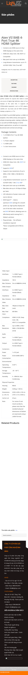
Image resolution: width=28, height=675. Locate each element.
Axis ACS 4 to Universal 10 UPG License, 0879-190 (14, 507)
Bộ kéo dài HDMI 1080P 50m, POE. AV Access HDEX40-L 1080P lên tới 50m (14, 483)
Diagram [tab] (14, 87)
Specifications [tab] (14, 91)
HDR (10, 168)
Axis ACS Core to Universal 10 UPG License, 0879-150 (14, 448)
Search (24, 535)
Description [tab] (14, 80)
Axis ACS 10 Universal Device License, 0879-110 (14, 435)
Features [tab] (14, 83)
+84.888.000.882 (4, 672)
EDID (10, 203)
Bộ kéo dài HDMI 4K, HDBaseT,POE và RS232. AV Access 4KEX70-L (14, 470)
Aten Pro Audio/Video (13, 69)
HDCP (21, 162)
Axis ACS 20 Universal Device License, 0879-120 (14, 520)
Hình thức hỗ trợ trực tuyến (13, 655)
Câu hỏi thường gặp (10, 647)
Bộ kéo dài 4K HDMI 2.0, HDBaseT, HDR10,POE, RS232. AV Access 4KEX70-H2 (14, 459)
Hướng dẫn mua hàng (11, 630)
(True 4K (18, 182)
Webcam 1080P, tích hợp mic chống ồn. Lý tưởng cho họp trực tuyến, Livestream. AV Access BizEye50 (14, 494)
